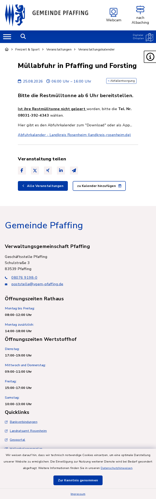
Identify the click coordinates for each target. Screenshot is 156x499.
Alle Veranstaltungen (45, 186)
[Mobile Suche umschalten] (23, 36)
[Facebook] (22, 170)
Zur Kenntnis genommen (78, 480)
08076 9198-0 (24, 277)
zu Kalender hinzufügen (97, 186)
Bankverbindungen (23, 422)
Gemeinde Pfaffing (44, 225)
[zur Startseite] (46, 15)
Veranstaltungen (59, 49)
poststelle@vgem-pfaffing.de (37, 284)
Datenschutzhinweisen (116, 468)
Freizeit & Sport (27, 49)
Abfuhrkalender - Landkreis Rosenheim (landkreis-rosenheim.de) (74, 134)
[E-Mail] (74, 170)
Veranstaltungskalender (96, 49)
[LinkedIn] (61, 170)
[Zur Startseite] (7, 49)
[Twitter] (35, 170)
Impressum (78, 494)
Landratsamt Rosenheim (28, 431)
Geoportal (17, 440)
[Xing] (48, 170)
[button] (150, 57)
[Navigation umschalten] (7, 36)
